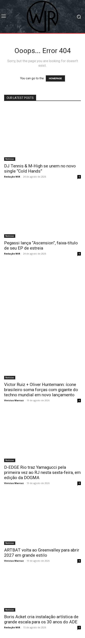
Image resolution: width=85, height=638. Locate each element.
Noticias (9, 158)
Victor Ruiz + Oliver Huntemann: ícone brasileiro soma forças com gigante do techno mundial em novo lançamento (41, 389)
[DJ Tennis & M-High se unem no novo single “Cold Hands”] (42, 133)
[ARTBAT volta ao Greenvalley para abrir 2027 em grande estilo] (42, 519)
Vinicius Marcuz (14, 400)
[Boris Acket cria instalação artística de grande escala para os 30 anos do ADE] (42, 591)
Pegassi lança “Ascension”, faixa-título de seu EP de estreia (41, 245)
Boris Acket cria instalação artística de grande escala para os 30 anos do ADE (41, 619)
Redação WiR (12, 176)
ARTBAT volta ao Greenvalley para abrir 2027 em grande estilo (41, 553)
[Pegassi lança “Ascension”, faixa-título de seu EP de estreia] (42, 212)
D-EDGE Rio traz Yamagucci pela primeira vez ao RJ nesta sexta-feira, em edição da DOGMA (42, 472)
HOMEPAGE (55, 78)
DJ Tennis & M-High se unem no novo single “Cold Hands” (40, 168)
